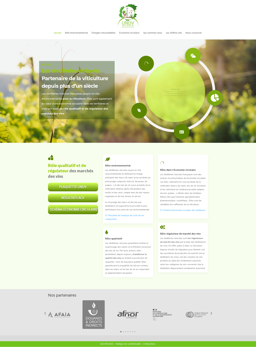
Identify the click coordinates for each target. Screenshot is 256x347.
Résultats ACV (72, 198)
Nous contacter (194, 33)
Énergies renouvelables (103, 33)
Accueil (57, 33)
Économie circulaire (129, 33)
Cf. (106, 215)
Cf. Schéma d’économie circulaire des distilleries (182, 210)
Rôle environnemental (76, 33)
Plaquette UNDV (72, 187)
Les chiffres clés (174, 33)
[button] (45, 313)
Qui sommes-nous (152, 33)
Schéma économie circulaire (73, 209)
